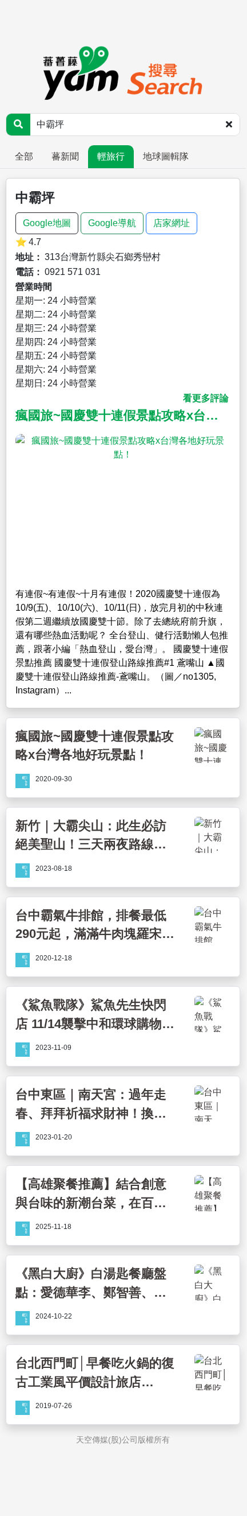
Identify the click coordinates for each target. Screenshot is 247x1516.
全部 (24, 156)
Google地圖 (47, 223)
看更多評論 (206, 398)
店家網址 (171, 223)
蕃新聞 (65, 156)
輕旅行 (111, 156)
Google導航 (112, 223)
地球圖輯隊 (166, 156)
